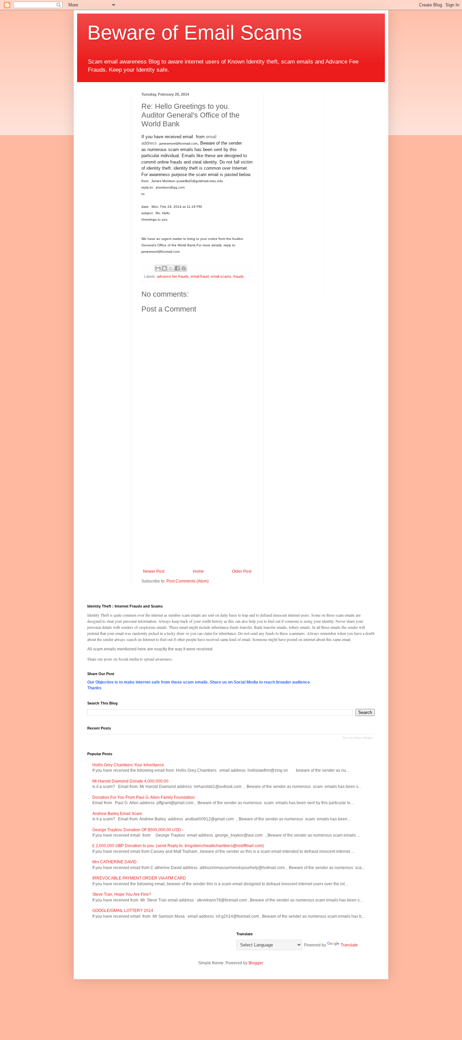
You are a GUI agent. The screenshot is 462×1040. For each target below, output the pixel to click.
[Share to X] (170, 268)
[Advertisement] (198, 513)
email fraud (200, 276)
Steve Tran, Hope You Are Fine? (121, 894)
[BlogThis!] (164, 268)
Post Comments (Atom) (187, 581)
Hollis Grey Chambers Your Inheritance (128, 765)
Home (198, 571)
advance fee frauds (173, 276)
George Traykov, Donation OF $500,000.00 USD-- (138, 829)
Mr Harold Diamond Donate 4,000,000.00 (130, 781)
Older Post (241, 571)
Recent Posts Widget (358, 738)
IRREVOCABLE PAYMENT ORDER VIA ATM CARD (139, 878)
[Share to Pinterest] (183, 268)
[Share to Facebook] (177, 268)
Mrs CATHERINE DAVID (114, 862)
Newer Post (153, 571)
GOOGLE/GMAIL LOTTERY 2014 (122, 910)
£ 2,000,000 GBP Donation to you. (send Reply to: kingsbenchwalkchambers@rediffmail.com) (178, 845)
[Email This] (158, 268)
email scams (221, 276)
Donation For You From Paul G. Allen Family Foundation (143, 797)
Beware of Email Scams (194, 32)
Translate (349, 945)
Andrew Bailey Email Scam (117, 813)
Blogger (256, 963)
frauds (238, 276)
